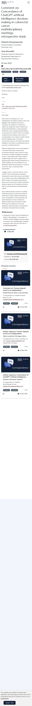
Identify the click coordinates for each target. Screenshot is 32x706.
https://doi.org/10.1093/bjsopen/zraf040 (16, 106)
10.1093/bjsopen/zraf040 (10, 225)
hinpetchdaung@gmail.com (13, 87)
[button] (2, 702)
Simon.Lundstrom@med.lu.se (15, 341)
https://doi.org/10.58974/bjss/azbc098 (16, 69)
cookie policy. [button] (5, 699)
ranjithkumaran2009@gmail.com (13, 299)
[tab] (9, 231)
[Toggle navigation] (28, 2)
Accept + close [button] (10, 703)
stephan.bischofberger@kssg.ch (12, 386)
